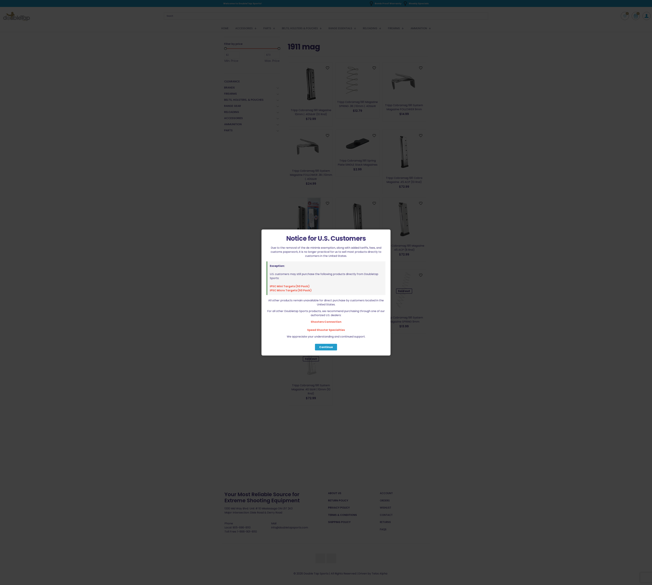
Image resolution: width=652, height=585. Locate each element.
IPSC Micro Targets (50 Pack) (291, 290)
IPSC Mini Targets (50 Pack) (290, 286)
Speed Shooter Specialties (326, 330)
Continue (326, 347)
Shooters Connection (326, 322)
